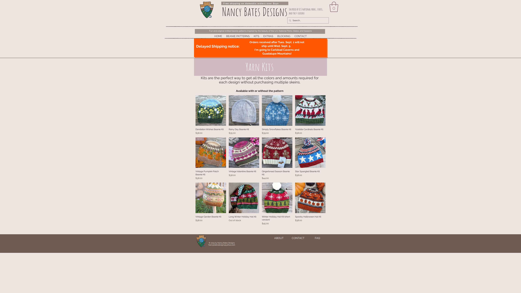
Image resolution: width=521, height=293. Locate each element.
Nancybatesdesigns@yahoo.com (221, 245)
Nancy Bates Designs (254, 11)
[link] (334, 7)
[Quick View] (211, 110)
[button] (238, 36)
